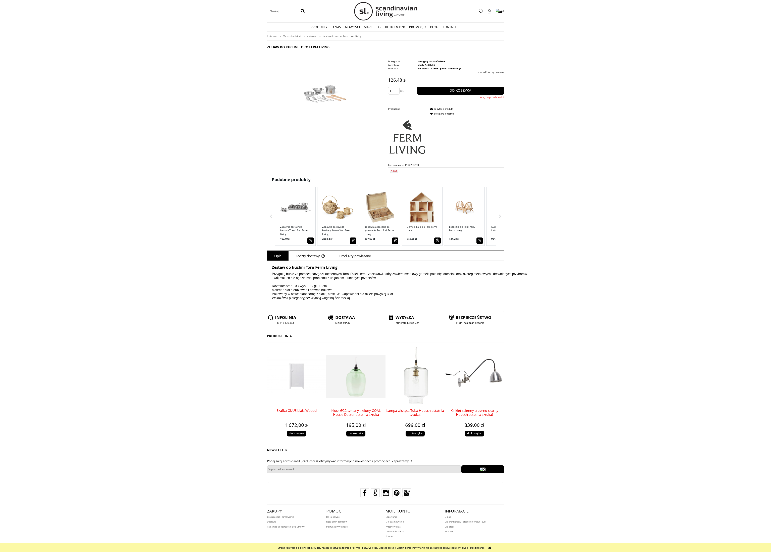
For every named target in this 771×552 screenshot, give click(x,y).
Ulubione (481, 11)
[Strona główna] (385, 11)
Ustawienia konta (395, 531)
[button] (271, 216)
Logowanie (489, 11)
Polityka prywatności (337, 526)
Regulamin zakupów (336, 521)
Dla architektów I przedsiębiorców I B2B (465, 521)
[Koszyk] (500, 11)
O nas (448, 516)
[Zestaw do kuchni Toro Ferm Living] (325, 90)
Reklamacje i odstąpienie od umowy (286, 526)
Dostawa (271, 521)
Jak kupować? (333, 516)
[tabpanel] (385, 285)
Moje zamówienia (395, 521)
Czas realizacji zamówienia (280, 516)
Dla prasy (449, 526)
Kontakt (390, 536)
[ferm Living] (407, 137)
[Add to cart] (310, 240)
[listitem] (295, 216)
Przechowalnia (393, 526)
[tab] (278, 256)
